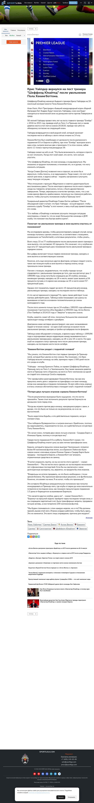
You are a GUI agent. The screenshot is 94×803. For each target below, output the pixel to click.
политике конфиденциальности (38, 793)
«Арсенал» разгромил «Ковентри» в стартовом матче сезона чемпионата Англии (55, 563)
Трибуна (65, 3)
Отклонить (71, 797)
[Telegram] (39, 537)
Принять (61, 797)
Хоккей (43, 3)
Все (6, 35)
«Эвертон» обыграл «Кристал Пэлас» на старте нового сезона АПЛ (50, 558)
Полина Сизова (88, 34)
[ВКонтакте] (28, 537)
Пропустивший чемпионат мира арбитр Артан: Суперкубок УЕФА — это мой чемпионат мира (59, 579)
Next (24, 35)
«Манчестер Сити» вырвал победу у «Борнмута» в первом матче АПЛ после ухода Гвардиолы (59, 553)
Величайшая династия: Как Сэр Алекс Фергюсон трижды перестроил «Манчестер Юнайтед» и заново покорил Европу (63, 601)
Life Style (57, 3)
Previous (2, 35)
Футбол (36, 3)
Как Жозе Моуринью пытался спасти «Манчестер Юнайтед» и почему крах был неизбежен (65, 590)
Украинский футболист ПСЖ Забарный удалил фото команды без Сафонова (54, 584)
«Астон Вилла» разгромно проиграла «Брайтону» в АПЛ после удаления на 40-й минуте (57, 548)
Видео (72, 3)
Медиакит (69, 754)
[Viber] (33, 537)
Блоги (29, 35)
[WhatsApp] (36, 537)
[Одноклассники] (31, 537)
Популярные (21, 30)
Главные (13, 30)
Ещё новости (13, 42)
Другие (49, 3)
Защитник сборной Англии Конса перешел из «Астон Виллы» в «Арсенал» (53, 568)
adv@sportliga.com (69, 762)
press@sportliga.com (69, 765)
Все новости (28, 3)
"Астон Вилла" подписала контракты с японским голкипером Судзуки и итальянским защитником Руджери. (56, 573)
